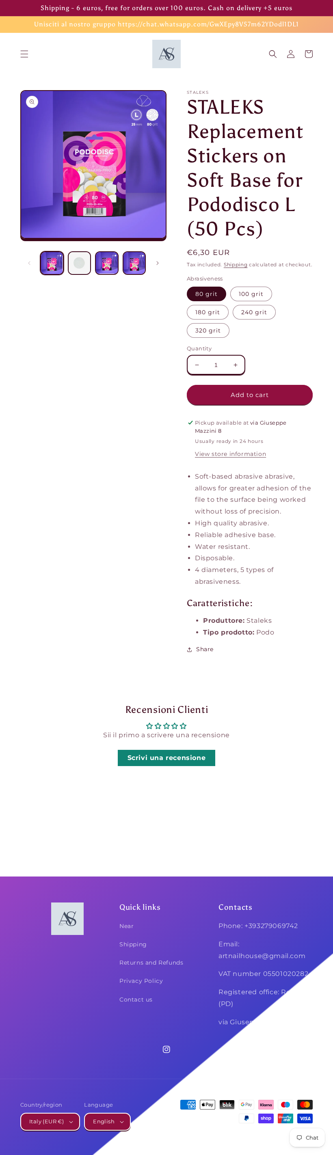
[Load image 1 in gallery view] (52, 263)
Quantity (199, 348)
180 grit (207, 312)
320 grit (208, 330)
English (104, 1121)
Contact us (136, 999)
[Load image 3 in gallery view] (107, 263)
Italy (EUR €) (46, 1121)
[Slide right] (157, 263)
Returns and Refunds (151, 962)
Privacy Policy (141, 980)
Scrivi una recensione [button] (167, 758)
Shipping (236, 264)
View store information (230, 454)
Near (126, 926)
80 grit (206, 294)
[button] (24, 54)
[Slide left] (29, 263)
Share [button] (205, 649)
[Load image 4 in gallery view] (134, 263)
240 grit (254, 312)
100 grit (251, 294)
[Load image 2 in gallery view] (79, 263)
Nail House (253, 1133)
